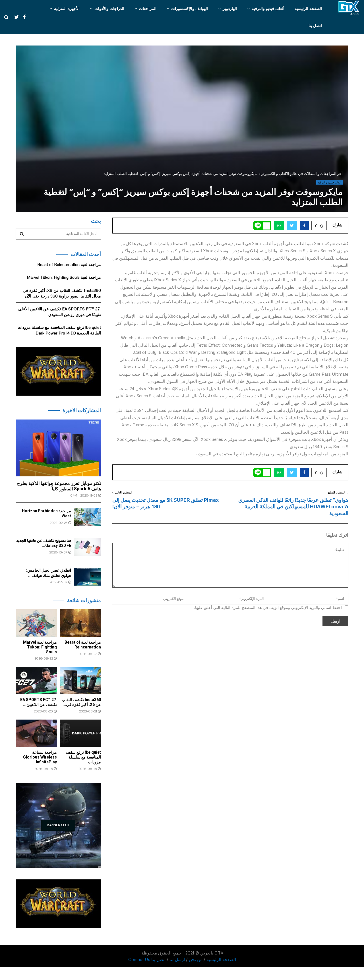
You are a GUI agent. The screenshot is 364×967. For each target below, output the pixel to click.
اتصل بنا (315, 25)
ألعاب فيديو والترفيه (268, 8)
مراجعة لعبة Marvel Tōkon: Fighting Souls (64, 277)
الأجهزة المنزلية (67, 8)
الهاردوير (230, 8)
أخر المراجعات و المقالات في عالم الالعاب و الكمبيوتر (302, 173)
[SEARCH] (22, 233)
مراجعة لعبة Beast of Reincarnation (69, 264)
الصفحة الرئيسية (308, 8)
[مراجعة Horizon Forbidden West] (87, 517)
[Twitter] (14, 17)
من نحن (195, 959)
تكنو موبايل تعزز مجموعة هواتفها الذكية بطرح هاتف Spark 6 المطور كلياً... (59, 486)
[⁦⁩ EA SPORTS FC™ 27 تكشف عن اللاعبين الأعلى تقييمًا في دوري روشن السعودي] (36, 680)
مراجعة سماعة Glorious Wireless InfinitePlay (40, 757)
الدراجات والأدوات (109, 8)
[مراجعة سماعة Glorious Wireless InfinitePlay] (36, 733)
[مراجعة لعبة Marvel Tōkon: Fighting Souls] (36, 623)
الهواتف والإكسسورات (189, 8)
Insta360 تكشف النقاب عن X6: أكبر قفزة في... (81, 702)
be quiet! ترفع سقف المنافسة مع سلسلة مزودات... (83, 757)
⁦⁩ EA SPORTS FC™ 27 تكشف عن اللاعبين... (38, 702)
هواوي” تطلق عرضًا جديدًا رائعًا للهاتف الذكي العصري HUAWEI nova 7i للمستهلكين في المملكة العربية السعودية (293, 506)
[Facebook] (23, 17)
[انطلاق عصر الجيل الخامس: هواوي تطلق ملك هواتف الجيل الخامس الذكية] (87, 577)
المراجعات (147, 8)
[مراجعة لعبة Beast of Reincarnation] (80, 623)
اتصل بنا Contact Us (147, 959)
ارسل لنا (177, 959)
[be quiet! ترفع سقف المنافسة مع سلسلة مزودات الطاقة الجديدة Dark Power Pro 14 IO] (80, 733)
